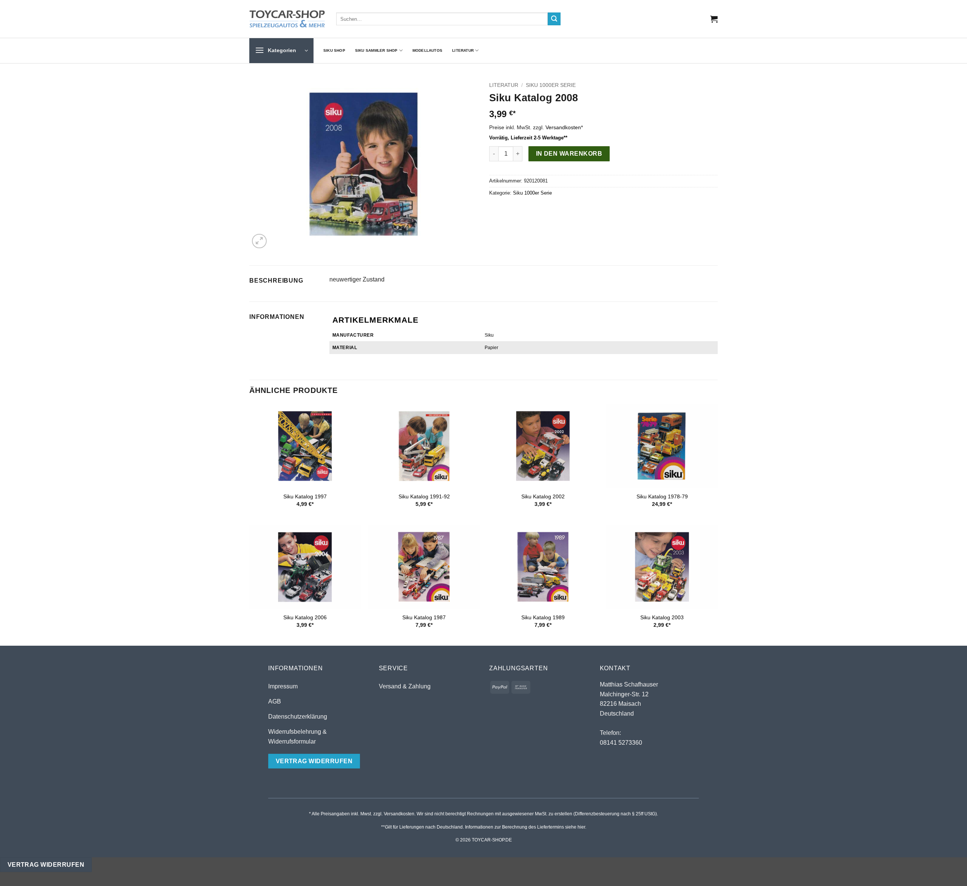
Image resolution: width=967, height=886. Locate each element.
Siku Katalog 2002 (543, 496)
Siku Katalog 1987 (424, 617)
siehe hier (575, 827)
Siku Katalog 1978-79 (662, 496)
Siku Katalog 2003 (662, 617)
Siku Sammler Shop (376, 50)
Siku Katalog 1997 (305, 496)
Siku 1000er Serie (551, 85)
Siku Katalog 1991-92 (424, 496)
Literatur (463, 50)
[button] (714, 19)
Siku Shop (334, 50)
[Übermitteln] (554, 18)
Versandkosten (563, 127)
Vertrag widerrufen (46, 864)
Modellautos (427, 50)
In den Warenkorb (569, 153)
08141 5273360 (621, 742)
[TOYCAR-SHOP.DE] (287, 18)
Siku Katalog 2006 (305, 617)
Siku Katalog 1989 (543, 617)
